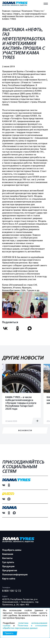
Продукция (8, 566)
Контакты (7, 558)
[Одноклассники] (19, 329)
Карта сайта (8, 578)
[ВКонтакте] (7, 329)
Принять (9, 633)
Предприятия (9, 570)
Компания (7, 554)
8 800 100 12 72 (11, 590)
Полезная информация (14, 574)
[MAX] (31, 329)
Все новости (25, 430)
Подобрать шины (11, 550)
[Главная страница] (14, 4)
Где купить (8, 562)
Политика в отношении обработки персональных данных (25, 626)
